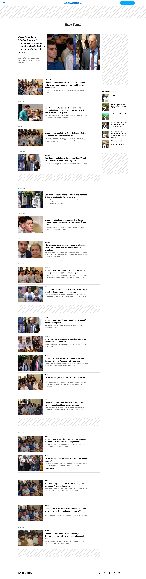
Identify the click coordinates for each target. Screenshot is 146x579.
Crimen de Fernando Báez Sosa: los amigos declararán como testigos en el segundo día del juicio (64, 536)
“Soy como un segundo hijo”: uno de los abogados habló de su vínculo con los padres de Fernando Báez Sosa (65, 247)
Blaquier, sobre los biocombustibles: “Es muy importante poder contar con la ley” (118, 134)
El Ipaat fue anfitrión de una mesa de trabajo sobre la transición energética (119, 142)
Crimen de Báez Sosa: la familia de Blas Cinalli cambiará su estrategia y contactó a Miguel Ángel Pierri (65, 222)
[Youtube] (119, 573)
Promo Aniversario (127, 3)
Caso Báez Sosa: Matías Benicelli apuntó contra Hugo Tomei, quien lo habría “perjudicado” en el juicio (31, 45)
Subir (126, 573)
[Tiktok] (114, 573)
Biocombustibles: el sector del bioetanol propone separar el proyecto (119, 124)
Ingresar (140, 3)
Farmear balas (115, 95)
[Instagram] (99, 573)
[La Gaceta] (73, 3)
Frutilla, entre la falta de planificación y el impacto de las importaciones (119, 106)
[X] (105, 573)
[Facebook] (109, 573)
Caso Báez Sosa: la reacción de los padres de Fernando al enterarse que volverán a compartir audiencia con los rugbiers (65, 110)
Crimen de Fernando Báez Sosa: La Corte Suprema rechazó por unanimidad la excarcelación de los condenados (65, 85)
